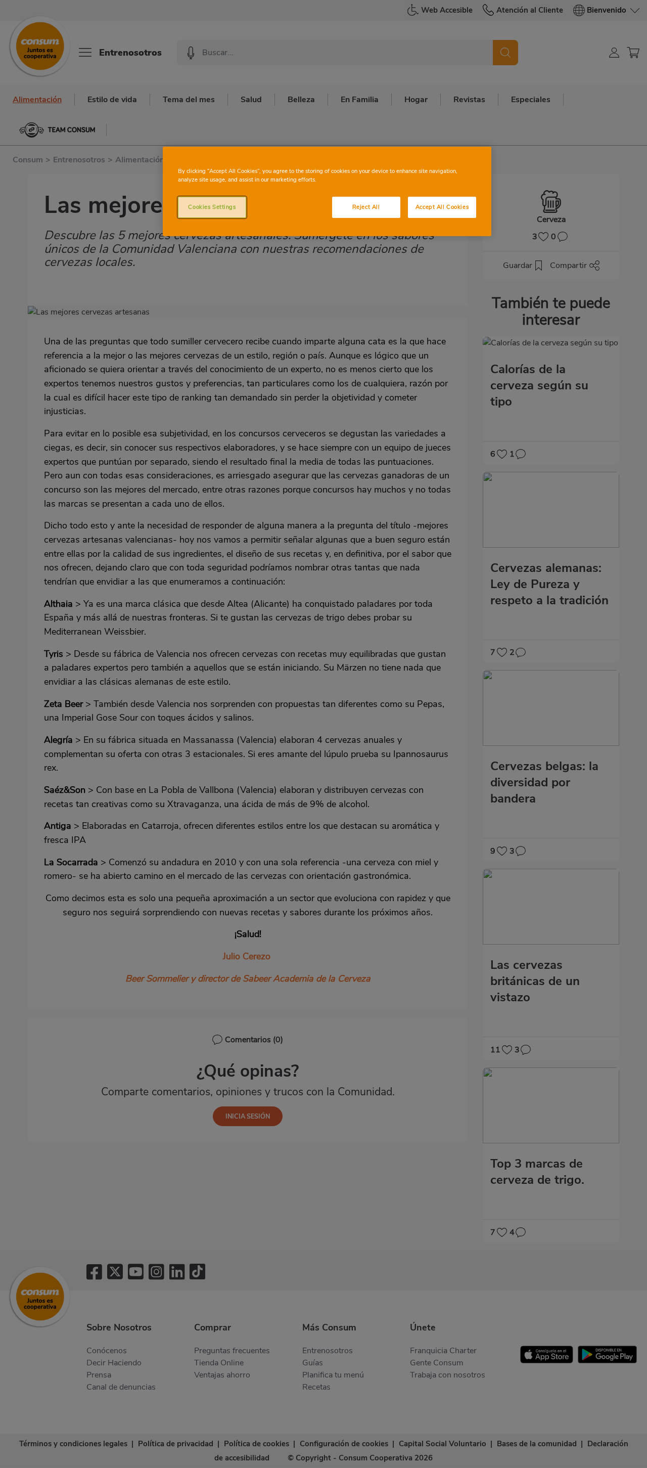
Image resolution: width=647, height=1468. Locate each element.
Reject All (366, 207)
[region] (327, 191)
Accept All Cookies (442, 207)
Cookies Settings (212, 207)
